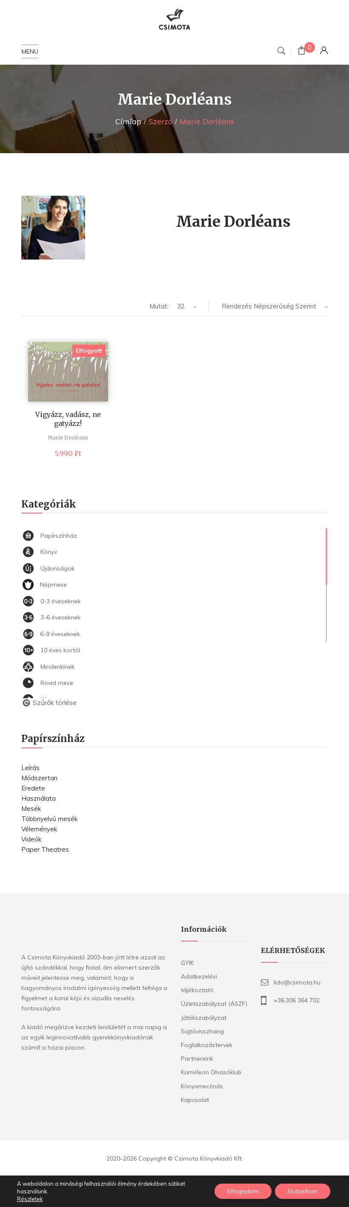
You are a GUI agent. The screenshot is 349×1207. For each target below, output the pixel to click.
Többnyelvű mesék (49, 819)
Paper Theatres (45, 849)
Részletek (30, 1199)
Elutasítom (303, 1191)
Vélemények (39, 829)
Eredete (33, 788)
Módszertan (39, 778)
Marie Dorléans (68, 437)
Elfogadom (243, 1191)
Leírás (30, 768)
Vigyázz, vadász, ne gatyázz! (68, 419)
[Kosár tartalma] (302, 52)
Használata (38, 798)
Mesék (31, 809)
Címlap (128, 121)
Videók (31, 839)
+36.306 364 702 (297, 1000)
